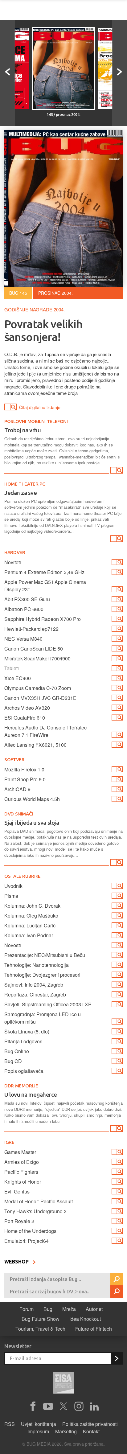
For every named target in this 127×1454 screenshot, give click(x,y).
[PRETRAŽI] (116, 1279)
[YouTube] (48, 1406)
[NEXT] (119, 73)
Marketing (66, 1431)
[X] (63, 1406)
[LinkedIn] (94, 1406)
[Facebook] (33, 1406)
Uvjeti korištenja (38, 1423)
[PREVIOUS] (7, 73)
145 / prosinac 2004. (63, 115)
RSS (9, 1423)
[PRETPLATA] (116, 1358)
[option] (63, 73)
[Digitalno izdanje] (116, 471)
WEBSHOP (17, 1261)
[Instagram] (79, 1406)
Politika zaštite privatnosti (90, 1423)
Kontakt (91, 1431)
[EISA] (63, 1383)
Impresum (38, 1431)
